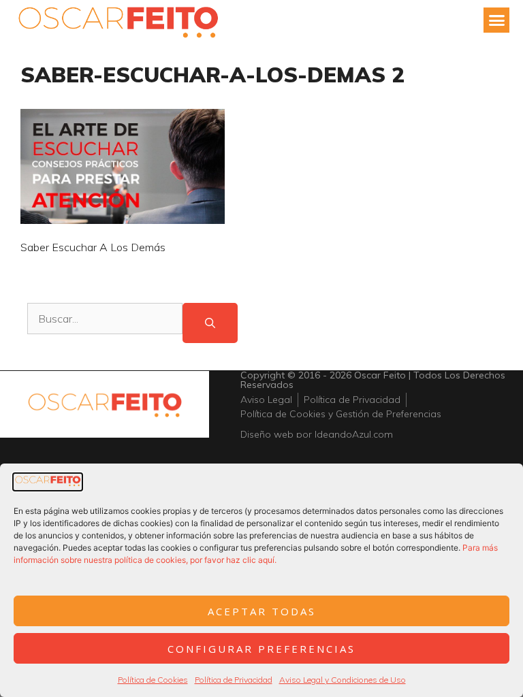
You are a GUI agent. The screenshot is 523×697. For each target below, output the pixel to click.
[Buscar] (210, 323)
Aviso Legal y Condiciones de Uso (342, 680)
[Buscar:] (105, 323)
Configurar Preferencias (261, 648)
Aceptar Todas (262, 611)
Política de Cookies (153, 680)
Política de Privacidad (233, 680)
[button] (496, 20)
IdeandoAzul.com (354, 434)
